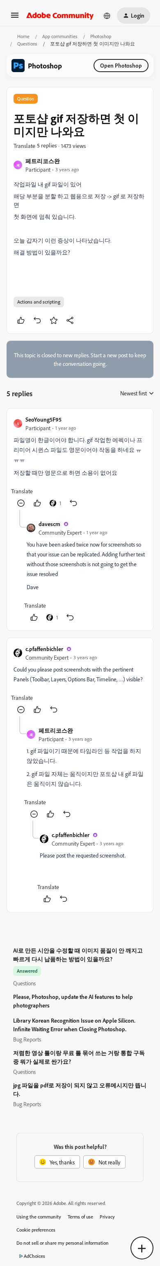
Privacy (107, 1217)
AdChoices (34, 1256)
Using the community (38, 1217)
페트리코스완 (42, 160)
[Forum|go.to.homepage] (60, 15)
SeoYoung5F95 (43, 419)
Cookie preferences (35, 1230)
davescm (49, 523)
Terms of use (80, 1217)
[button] (15, 17)
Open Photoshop (121, 65)
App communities (60, 36)
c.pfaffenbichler (44, 648)
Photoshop (100, 36)
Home (23, 36)
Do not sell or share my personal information (62, 1243)
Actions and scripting (38, 302)
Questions (27, 44)
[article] (80, 462)
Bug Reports (27, 1039)
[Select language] (107, 15)
